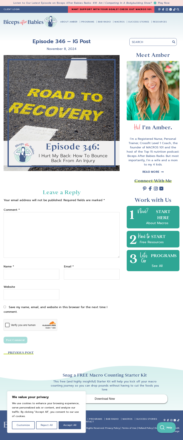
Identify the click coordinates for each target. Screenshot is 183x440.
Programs (95, 419)
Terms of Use (129, 428)
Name (9, 266)
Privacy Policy (112, 428)
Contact (88, 422)
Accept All (69, 425)
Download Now (105, 398)
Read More (150, 172)
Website (9, 287)
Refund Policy (146, 428)
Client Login (11, 9)
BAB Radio (112, 419)
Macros (128, 419)
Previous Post (21, 353)
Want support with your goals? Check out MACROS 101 (111, 9)
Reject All (47, 425)
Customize (23, 425)
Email (69, 266)
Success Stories (146, 419)
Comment (12, 210)
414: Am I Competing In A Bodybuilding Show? (131, 3)
